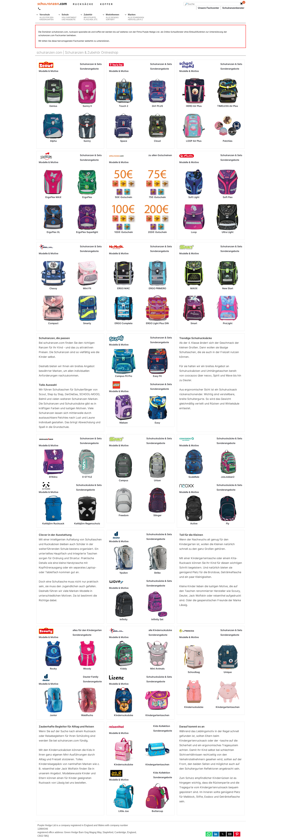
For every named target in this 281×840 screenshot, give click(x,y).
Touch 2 (123, 105)
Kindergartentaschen (157, 715)
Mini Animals (157, 668)
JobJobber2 (227, 476)
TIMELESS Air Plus (227, 105)
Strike (157, 572)
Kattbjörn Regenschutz (87, 523)
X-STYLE (87, 476)
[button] (209, 834)
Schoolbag (194, 672)
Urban (157, 480)
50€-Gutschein (123, 197)
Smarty (87, 323)
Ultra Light (227, 232)
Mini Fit (87, 288)
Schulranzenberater (233, 7)
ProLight (227, 323)
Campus (123, 480)
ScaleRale (194, 476)
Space (123, 140)
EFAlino (53, 476)
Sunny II (87, 105)
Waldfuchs (87, 715)
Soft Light (193, 197)
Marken (136, 17)
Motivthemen (112, 17)
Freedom (123, 515)
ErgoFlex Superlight (87, 232)
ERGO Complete (123, 323)
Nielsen (123, 422)
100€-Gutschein (123, 232)
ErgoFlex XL (53, 232)
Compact (53, 323)
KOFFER (106, 4)
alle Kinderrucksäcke (160, 630)
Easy (157, 422)
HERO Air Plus (194, 105)
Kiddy (123, 668)
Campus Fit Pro (123, 376)
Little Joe (123, 811)
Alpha (53, 140)
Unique (228, 672)
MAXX (193, 288)
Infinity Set (157, 619)
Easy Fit (157, 376)
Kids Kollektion (161, 726)
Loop (194, 232)
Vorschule (47, 17)
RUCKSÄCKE (83, 4)
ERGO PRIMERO (157, 288)
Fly (227, 523)
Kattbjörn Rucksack (53, 523)
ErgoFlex (87, 197)
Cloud (157, 140)
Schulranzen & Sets (91, 64)
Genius (53, 105)
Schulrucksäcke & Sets (89, 485)
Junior (53, 715)
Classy (53, 288)
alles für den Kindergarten (87, 630)
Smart (194, 323)
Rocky (53, 668)
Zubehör (91, 17)
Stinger (157, 515)
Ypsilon (123, 572)
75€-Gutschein (157, 197)
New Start (227, 288)
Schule (69, 17)
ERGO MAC (123, 288)
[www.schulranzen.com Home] (51, 4)
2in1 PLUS (157, 105)
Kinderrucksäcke (123, 715)
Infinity (123, 619)
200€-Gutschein (157, 232)
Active (193, 523)
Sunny (87, 140)
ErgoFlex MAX (53, 197)
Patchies (227, 140)
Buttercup (157, 811)
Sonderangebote (89, 68)
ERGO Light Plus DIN (157, 323)
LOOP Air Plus (194, 140)
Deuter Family (90, 676)
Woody (87, 668)
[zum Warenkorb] (241, 4)
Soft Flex (228, 197)
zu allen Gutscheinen (160, 155)
